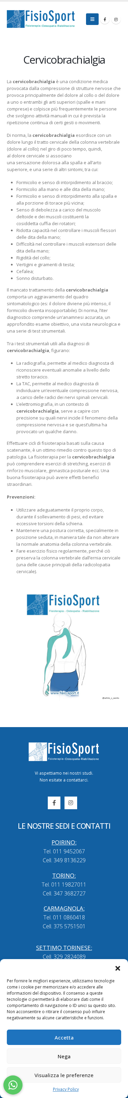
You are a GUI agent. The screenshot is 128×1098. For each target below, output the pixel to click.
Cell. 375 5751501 (64, 926)
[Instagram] (116, 19)
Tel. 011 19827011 (64, 884)
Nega (64, 1056)
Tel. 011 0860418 (64, 917)
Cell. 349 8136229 (64, 860)
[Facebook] (105, 19)
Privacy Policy (66, 1089)
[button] (117, 967)
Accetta (64, 1037)
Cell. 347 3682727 (64, 893)
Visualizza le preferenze (64, 1075)
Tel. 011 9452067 (64, 851)
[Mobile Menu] (92, 19)
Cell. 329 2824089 (64, 956)
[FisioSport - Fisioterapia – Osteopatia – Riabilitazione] (41, 19)
